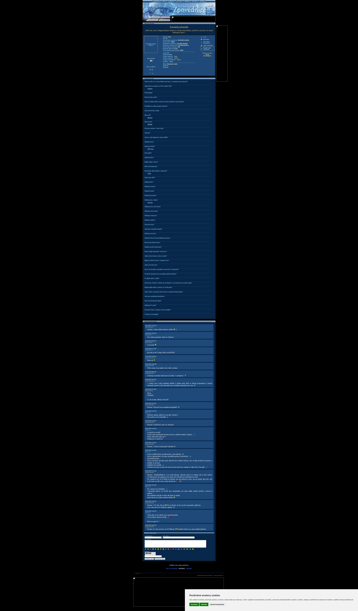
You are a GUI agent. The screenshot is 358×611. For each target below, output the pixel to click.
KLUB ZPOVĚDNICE (207, 55)
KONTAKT (202, 0)
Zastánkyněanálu (149, 404)
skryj (175, 56)
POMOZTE (187, 0)
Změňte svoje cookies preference (179, 565)
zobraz (176, 58)
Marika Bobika (149, 390)
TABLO (164, 0)
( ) (151, 334)
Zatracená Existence (150, 357)
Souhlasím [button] (194, 604)
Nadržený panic (149, 327)
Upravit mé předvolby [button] (217, 604)
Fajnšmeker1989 (149, 365)
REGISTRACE (156, 0)
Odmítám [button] (204, 604)
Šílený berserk (149, 342)
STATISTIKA (171, 0)
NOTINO (182, 568)
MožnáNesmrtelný (150, 381)
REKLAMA (194, 0)
